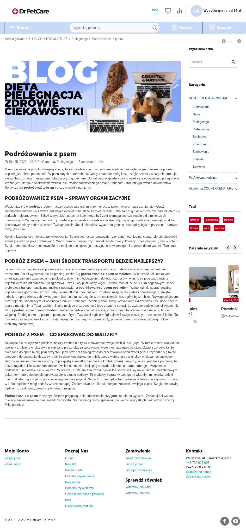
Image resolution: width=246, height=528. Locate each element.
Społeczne (200, 137)
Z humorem (201, 144)
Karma (194, 228)
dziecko (194, 219)
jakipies (228, 219)
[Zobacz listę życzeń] (168, 13)
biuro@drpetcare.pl (199, 472)
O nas (69, 458)
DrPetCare (78, 370)
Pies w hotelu (168, 241)
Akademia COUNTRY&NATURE (211, 188)
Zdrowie (198, 159)
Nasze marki (74, 470)
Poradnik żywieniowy (79, 488)
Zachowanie (87, 162)
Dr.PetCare (202, 321)
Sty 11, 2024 (201, 300)
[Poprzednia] (224, 42)
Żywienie (199, 166)
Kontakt (70, 464)
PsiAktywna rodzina (202, 177)
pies (206, 228)
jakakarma (212, 219)
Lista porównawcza (138, 470)
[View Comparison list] (180, 13)
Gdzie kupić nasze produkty (84, 494)
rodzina (219, 228)
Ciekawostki (201, 107)
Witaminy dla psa (137, 493)
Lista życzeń (134, 464)
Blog (155, 10)
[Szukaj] (155, 27)
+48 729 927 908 (197, 462)
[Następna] (239, 42)
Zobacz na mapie (198, 476)
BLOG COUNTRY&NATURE (208, 98)
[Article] (101, 162)
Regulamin (72, 482)
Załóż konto (13, 464)
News (196, 114)
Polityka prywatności (79, 476)
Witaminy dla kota (137, 487)
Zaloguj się (12, 458)
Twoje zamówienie (138, 458)
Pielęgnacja (65, 162)
